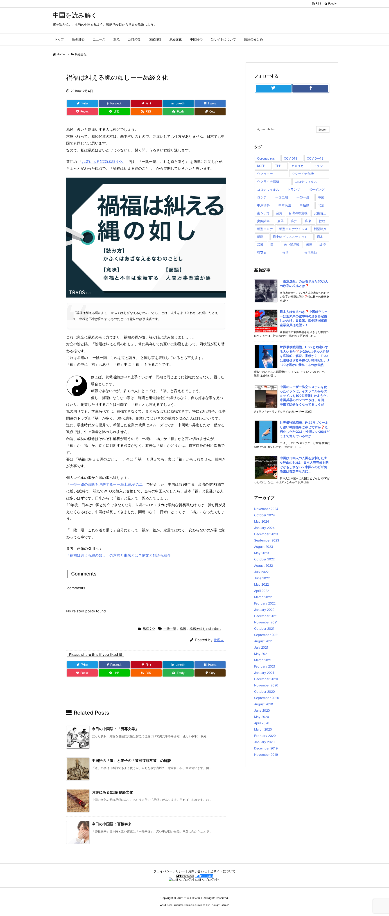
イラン (318, 166)
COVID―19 (315, 158)
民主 (273, 244)
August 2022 (263, 565)
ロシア (262, 197)
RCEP (261, 166)
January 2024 (264, 528)
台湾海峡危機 (298, 213)
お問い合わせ (197, 871)
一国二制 (281, 197)
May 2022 (261, 584)
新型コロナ (265, 229)
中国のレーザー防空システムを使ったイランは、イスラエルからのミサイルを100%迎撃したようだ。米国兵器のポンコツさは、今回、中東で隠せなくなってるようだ (305, 395)
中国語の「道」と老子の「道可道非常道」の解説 (131, 760)
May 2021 (261, 654)
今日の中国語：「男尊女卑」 (115, 728)
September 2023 (266, 540)
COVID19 (290, 158)
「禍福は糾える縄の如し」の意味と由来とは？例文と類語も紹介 (118, 555)
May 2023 (261, 553)
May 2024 (261, 521)
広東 (308, 221)
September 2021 (266, 635)
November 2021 (266, 622)
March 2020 (263, 729)
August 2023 (263, 546)
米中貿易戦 (291, 244)
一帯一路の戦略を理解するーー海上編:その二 (106, 484)
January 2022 (264, 609)
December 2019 (266, 748)
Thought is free (219, 905)
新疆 (260, 237)
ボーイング (316, 189)
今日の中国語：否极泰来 (111, 824)
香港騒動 (310, 252)
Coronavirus (266, 158)
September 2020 (266, 698)
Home (61, 54)
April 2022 (261, 591)
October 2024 (264, 515)
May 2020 (261, 717)
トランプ (293, 189)
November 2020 (266, 685)
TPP (278, 166)
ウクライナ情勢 (268, 181)
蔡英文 (262, 252)
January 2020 (264, 742)
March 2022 (263, 597)
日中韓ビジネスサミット (290, 237)
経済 (322, 244)
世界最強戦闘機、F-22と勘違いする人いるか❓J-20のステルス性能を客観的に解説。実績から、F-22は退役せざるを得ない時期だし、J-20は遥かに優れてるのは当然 (304, 355)
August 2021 (263, 641)
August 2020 (263, 704)
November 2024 (266, 509)
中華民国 (284, 205)
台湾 (279, 213)
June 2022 (262, 578)
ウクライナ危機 (303, 174)
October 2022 (264, 559)
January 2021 (264, 673)
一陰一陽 (169, 629)
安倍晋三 (320, 213)
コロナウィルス (306, 181)
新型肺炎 (320, 229)
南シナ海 (263, 213)
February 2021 (264, 666)
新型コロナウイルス (293, 229)
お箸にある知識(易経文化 (102, 161)
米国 (309, 244)
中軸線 (304, 205)
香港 (285, 252)
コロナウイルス (268, 189)
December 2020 (266, 679)
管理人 (219, 640)
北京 (321, 205)
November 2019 (266, 754)
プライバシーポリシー (169, 871)
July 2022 (261, 572)
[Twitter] (273, 88)
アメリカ (297, 166)
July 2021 (261, 647)
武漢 (260, 244)
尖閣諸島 (263, 221)
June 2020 (262, 710)
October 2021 (264, 628)
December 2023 (266, 534)
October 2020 (264, 691)
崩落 (280, 221)
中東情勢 (263, 205)
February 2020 (265, 736)
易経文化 (80, 54)
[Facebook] (311, 88)
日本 (320, 237)
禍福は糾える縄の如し (205, 629)
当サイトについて (222, 871)
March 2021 (262, 660)
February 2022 (265, 603)
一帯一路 (302, 197)
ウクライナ (265, 174)
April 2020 (261, 723)
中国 (321, 197)
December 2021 (266, 616)
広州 (294, 221)
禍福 (183, 629)
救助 (322, 221)
